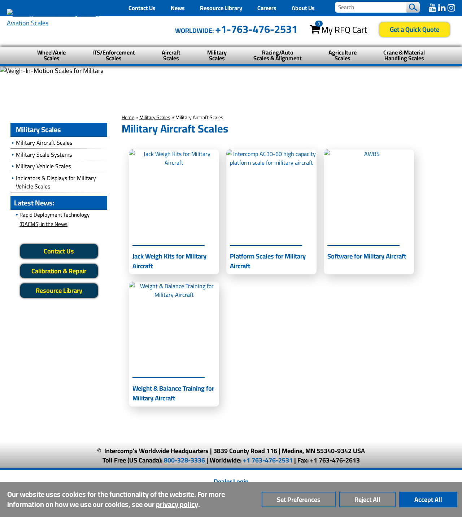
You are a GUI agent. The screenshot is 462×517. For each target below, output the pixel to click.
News (178, 8)
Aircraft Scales (171, 55)
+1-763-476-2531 (256, 29)
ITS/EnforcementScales (113, 55)
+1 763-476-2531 (268, 460)
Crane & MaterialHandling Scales (404, 55)
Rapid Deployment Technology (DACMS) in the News (54, 219)
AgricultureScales (342, 55)
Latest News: (34, 202)
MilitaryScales (217, 55)
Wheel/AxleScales (51, 55)
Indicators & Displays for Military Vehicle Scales (56, 182)
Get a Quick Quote (414, 29)
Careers (266, 8)
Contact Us (142, 8)
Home (128, 117)
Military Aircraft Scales (44, 142)
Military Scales (154, 117)
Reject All (367, 499)
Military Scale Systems (44, 154)
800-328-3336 (184, 460)
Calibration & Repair (58, 271)
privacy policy (177, 504)
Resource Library (221, 8)
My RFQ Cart (344, 30)
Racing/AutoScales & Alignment (277, 55)
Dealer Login (231, 481)
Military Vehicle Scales (43, 166)
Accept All (428, 499)
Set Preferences (299, 499)
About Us (303, 8)
